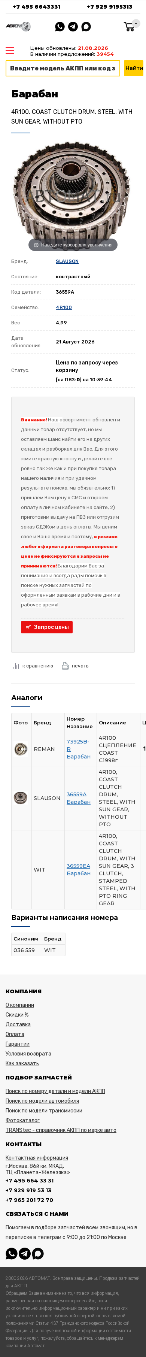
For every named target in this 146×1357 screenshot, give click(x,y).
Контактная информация (37, 1158)
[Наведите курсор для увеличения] (73, 196)
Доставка (18, 1024)
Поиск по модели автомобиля (42, 1101)
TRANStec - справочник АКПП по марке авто (61, 1130)
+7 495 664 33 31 (30, 1180)
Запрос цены (51, 627)
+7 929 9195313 (110, 6)
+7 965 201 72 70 (29, 1200)
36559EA (78, 866)
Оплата (15, 1034)
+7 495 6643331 (36, 6)
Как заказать (22, 1063)
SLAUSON (67, 261)
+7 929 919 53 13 (28, 1190)
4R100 (64, 307)
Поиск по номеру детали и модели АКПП (55, 1091)
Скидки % (17, 1015)
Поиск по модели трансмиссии (44, 1111)
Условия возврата (28, 1054)
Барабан (79, 756)
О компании (20, 1005)
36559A (76, 794)
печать (80, 666)
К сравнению (37, 666)
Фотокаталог (23, 1120)
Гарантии (18, 1044)
